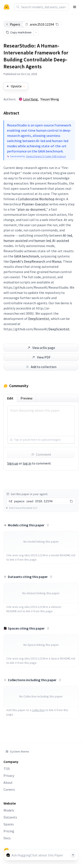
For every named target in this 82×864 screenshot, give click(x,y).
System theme (19, 751)
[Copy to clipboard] (57, 24)
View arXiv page (43, 347)
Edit (10, 398)
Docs (7, 838)
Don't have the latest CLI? (23, 507)
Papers (15, 24)
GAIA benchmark (26, 256)
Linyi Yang (30, 99)
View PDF (44, 357)
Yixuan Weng (49, 99)
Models (8, 810)
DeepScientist (38, 318)
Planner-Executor (35, 204)
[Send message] (73, 855)
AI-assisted (60, 240)
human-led (42, 240)
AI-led (67, 235)
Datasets (10, 817)
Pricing (8, 831)
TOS (6, 768)
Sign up (12, 463)
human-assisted (15, 240)
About (8, 782)
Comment (43, 454)
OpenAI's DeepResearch (27, 261)
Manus (57, 261)
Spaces (8, 824)
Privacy (8, 775)
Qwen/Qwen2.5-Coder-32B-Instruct (46, 156)
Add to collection (43, 367)
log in (27, 463)
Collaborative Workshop (36, 199)
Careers (9, 789)
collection (38, 710)
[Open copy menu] (35, 32)
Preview (26, 398)
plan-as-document (32, 209)
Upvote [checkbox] (18, 86)
